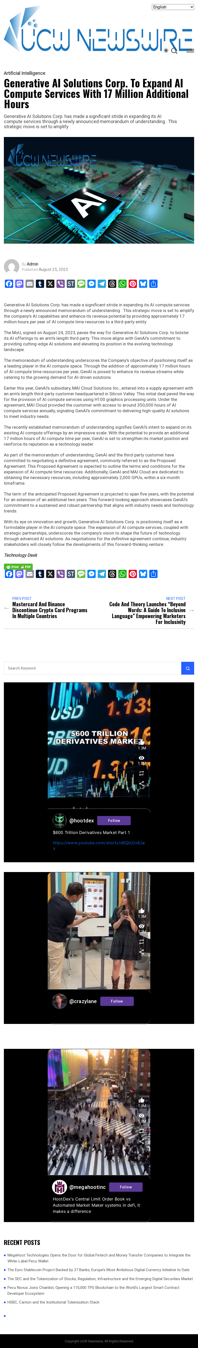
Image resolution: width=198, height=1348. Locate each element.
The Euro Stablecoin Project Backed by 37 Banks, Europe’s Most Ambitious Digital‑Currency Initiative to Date (98, 1270)
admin (32, 264)
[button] (190, 51)
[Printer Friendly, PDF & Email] (18, 566)
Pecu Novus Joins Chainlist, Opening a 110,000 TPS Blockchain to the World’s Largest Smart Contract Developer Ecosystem (93, 1290)
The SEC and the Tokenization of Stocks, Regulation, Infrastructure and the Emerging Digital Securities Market (100, 1279)
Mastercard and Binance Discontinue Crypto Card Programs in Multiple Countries (49, 610)
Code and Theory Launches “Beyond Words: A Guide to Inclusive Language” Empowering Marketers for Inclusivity (147, 613)
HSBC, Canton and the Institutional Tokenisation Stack (53, 1302)
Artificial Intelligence (24, 73)
